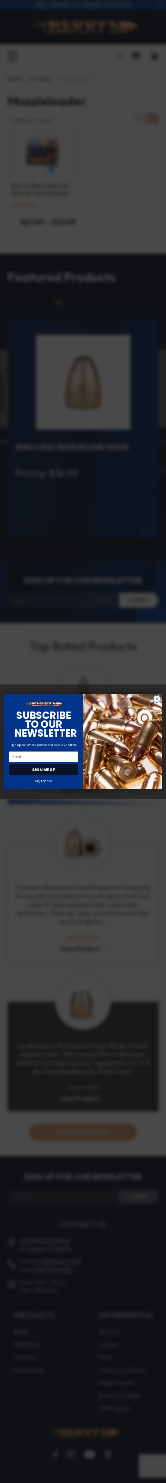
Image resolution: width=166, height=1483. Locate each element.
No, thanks (43, 781)
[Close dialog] (156, 698)
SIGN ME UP (43, 770)
